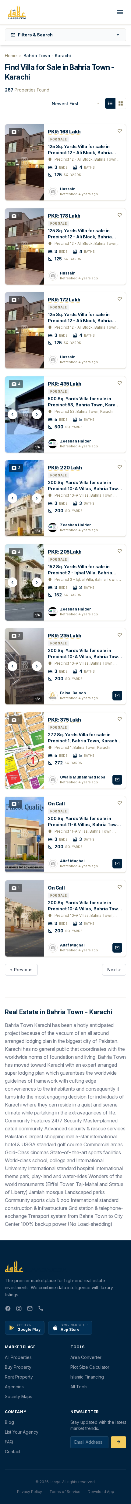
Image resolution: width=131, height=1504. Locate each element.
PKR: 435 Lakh (64, 384)
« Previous (21, 969)
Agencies (14, 1386)
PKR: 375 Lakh (64, 720)
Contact (12, 1451)
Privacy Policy (29, 1491)
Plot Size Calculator (89, 1367)
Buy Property (18, 1367)
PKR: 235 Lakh (64, 636)
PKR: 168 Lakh (64, 132)
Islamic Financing (87, 1376)
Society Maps (18, 1396)
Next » (114, 969)
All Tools (78, 1386)
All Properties (18, 1357)
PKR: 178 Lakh (64, 216)
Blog (9, 1422)
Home (11, 55)
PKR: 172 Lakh (64, 300)
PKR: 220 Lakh (65, 468)
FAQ (9, 1441)
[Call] (41, 1309)
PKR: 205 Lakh (65, 552)
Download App (101, 1491)
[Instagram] (19, 1309)
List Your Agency (21, 1432)
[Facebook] (8, 1309)
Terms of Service (64, 1491)
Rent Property (19, 1376)
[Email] (30, 1309)
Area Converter (85, 1357)
